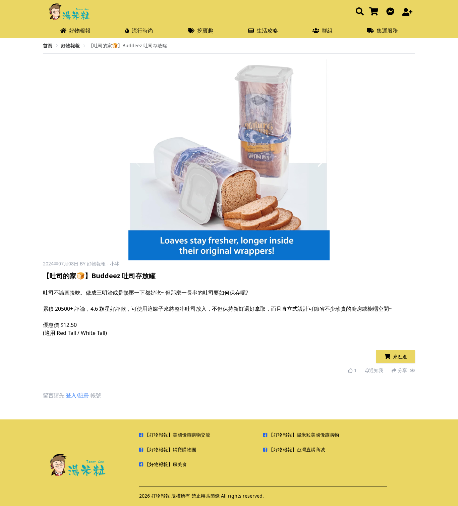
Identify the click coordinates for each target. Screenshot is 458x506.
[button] (321, 159)
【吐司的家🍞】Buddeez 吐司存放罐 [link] (128, 45)
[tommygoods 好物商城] (375, 11)
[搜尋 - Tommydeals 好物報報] (360, 11)
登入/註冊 (77, 395)
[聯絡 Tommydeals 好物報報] (391, 11)
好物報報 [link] (70, 45)
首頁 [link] (47, 45)
